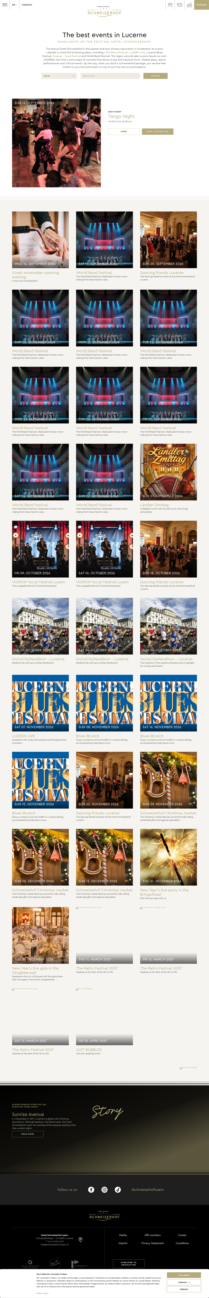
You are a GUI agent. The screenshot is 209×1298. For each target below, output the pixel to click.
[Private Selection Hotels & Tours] (30, 1264)
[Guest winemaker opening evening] (40, 239)
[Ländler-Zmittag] (168, 472)
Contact (27, 5)
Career (182, 1235)
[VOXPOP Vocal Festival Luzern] (40, 549)
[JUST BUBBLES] (104, 1016)
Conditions (182, 1243)
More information (158, 131)
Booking (202, 5)
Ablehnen (184, 1289)
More (124, 131)
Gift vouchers (153, 1235)
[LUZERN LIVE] (40, 703)
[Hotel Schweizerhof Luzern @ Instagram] (104, 1190)
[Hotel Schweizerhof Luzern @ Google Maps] (80, 1241)
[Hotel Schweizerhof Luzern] (104, 11)
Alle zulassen (184, 1275)
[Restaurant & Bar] (179, 5)
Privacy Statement (152, 1243)
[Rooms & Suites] (170, 5)
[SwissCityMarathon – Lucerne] (40, 626)
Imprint (123, 1243)
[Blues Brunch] (104, 703)
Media (123, 1235)
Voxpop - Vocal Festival (67, 56)
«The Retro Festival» (116, 52)
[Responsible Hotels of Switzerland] (79, 1264)
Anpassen (182, 1282)
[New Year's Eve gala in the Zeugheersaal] (40, 935)
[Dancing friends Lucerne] (168, 239)
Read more (28, 1134)
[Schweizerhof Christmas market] (168, 780)
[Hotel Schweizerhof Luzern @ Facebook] (91, 1190)
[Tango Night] (56, 143)
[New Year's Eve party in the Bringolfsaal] (168, 857)
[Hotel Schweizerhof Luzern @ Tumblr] (118, 1190)
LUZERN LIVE (137, 52)
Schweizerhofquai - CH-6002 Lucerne (54, 1238)
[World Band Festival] (104, 239)
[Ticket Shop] (189, 5)
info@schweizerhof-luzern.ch (55, 1244)
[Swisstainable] (54, 1264)
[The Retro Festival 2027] (104, 935)
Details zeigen (43, 1293)
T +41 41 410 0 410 (54, 1241)
